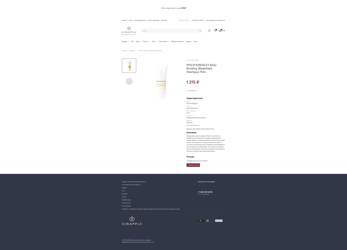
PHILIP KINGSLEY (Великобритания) (150, 50)
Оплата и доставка (153, 20)
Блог (123, 191)
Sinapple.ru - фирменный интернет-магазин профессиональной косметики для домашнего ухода (150, 209)
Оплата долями (126, 206)
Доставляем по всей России (215, 20)
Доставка (124, 194)
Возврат (124, 188)
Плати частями (126, 203)
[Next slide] (180, 81)
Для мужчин (163, 41)
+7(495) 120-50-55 (197, 20)
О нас (130, 20)
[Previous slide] (142, 81)
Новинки (188, 41)
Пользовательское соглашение (131, 184)
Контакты (164, 20)
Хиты (195, 41)
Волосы (145, 41)
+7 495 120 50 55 (205, 192)
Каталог (124, 20)
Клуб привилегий (140, 20)
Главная (124, 50)
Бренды (124, 41)
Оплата (124, 197)
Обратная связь (126, 200)
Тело (153, 41)
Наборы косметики (177, 41)
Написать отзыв (193, 165)
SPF (132, 41)
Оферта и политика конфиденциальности (134, 182)
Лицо (137, 41)
